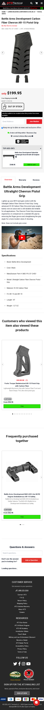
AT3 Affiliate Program (22, 625)
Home (4, 11)
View (22, 406)
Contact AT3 (22, 595)
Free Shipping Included (8, 98)
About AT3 (22, 609)
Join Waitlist (34, 121)
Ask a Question (31, 560)
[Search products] (31, 3)
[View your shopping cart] (36, 3)
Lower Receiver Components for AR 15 (21, 11)
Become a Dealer (22, 640)
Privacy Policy (22, 649)
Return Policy (22, 600)
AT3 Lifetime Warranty (22, 606)
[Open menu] (41, 3)
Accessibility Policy (22, 646)
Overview (8, 180)
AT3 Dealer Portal (22, 643)
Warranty (22, 180)
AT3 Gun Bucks (22, 622)
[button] (41, 364)
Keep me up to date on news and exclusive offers (22, 127)
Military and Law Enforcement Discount (22, 637)
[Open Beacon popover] (36, 702)
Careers (22, 612)
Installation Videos (22, 631)
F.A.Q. (22, 597)
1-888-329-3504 (22, 590)
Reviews (36, 180)
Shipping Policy (22, 603)
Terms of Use (22, 652)
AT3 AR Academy (22, 628)
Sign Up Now (22, 693)
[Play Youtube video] (22, 237)
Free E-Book (22, 634)
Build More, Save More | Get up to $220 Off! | (20, 8)
